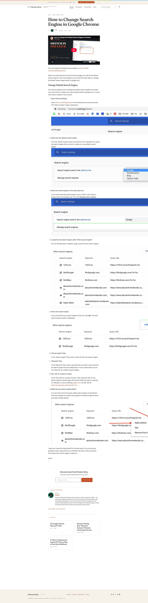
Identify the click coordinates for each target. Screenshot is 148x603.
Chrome (82, 68)
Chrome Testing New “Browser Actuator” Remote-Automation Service (84, 527)
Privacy (87, 594)
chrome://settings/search (57, 71)
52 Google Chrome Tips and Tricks (57, 525)
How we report (51, 508)
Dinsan (55, 29)
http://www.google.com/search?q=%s (64, 385)
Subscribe (87, 480)
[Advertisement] (74, 572)
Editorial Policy (80, 594)
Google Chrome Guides (57, 14)
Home (49, 14)
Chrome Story (36, 7)
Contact (74, 594)
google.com (76, 383)
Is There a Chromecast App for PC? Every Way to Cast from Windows (59, 542)
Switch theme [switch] (119, 7)
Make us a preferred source (87, 2)
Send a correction (60, 508)
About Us (69, 594)
